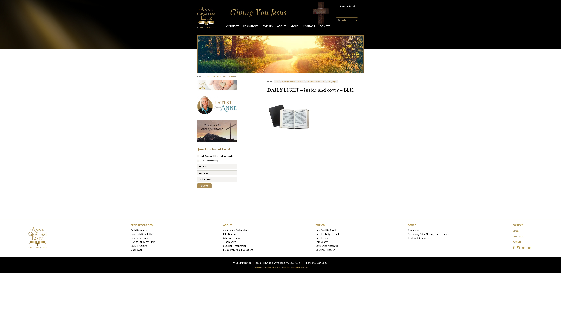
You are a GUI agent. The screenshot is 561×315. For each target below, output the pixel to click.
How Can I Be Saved (326, 230)
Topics (320, 225)
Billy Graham (229, 234)
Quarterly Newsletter (142, 234)
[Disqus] (315, 171)
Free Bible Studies (140, 238)
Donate (325, 26)
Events (268, 26)
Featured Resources (418, 238)
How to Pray (322, 238)
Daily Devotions (139, 230)
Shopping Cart (346, 6)
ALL (277, 81)
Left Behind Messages (327, 245)
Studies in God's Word (315, 81)
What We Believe (231, 238)
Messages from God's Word (292, 81)
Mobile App (137, 249)
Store (294, 26)
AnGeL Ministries (242, 262)
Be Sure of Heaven (325, 249)
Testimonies (229, 242)
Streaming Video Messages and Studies (428, 234)
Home (199, 76)
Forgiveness (322, 242)
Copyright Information (234, 245)
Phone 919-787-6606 (316, 262)
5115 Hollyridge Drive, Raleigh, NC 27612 (278, 262)
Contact (309, 26)
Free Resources (142, 225)
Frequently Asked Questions (238, 249)
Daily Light (332, 81)
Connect (232, 26)
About (281, 26)
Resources (250, 26)
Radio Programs (139, 245)
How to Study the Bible (143, 242)
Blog (516, 230)
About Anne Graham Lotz (236, 230)
